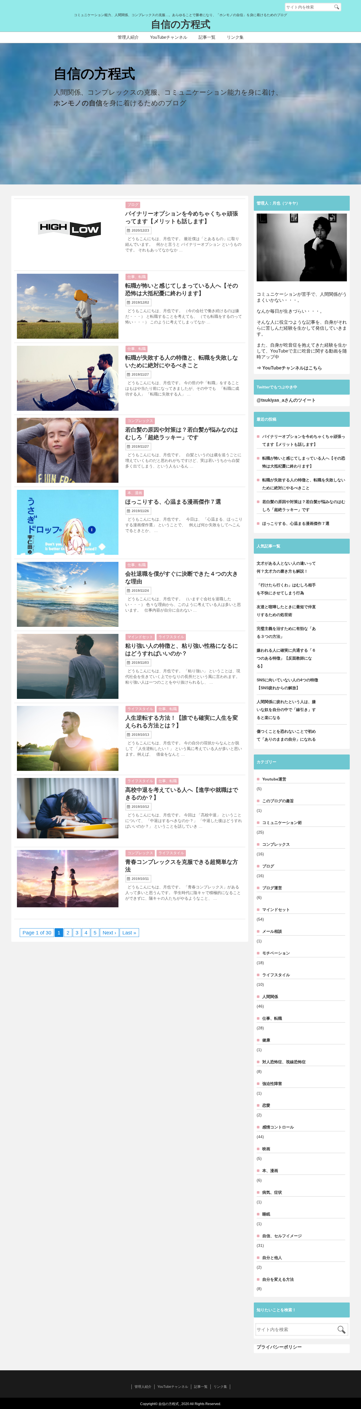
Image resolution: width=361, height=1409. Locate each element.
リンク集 (235, 37)
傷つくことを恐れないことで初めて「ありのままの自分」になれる (286, 735)
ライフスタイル (171, 637)
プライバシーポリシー (279, 1347)
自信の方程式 (180, 24)
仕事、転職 (136, 277)
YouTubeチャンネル (168, 37)
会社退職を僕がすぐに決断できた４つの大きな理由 (181, 577)
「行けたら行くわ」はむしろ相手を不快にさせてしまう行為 (286, 589)
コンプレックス (140, 421)
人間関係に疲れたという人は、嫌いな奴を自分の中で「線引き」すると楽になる (286, 709)
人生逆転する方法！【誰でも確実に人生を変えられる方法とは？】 (181, 722)
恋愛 (266, 1105)
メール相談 (272, 931)
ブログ (132, 205)
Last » (129, 933)
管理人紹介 (128, 37)
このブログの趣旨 (278, 801)
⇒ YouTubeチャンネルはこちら (289, 368)
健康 (266, 1040)
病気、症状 (272, 1192)
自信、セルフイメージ (282, 1236)
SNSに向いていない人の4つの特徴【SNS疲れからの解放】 (287, 684)
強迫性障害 (272, 1083)
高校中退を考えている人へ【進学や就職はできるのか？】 (181, 794)
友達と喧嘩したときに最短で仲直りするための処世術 (286, 611)
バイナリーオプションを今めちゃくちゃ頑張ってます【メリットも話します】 (181, 217)
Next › (109, 933)
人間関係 (270, 996)
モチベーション (276, 953)
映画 (266, 1149)
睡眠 (266, 1214)
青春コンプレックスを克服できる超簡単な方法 (181, 866)
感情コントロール (278, 1127)
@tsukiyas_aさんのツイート (286, 400)
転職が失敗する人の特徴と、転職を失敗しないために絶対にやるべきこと (181, 361)
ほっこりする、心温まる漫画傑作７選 (173, 502)
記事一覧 (207, 37)
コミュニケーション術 (282, 822)
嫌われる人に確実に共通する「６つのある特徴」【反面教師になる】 (286, 658)
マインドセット (140, 637)
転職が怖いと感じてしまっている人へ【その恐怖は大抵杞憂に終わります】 (181, 289)
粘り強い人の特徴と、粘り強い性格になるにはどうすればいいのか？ (181, 649)
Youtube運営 (274, 779)
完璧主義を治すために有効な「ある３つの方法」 (286, 632)
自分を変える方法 (278, 1279)
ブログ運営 (272, 888)
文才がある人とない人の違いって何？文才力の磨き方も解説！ (286, 567)
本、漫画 (134, 493)
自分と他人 (272, 1257)
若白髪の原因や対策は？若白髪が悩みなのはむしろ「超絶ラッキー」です (181, 433)
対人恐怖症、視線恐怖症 (284, 1062)
